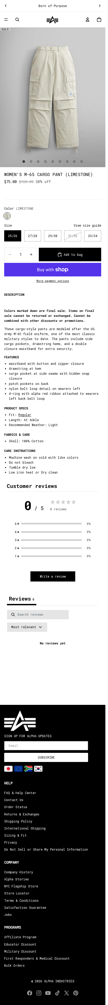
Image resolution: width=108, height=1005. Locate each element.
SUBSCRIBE (46, 757)
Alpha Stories (16, 879)
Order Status (15, 807)
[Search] (17, 19)
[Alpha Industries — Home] (52, 19)
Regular (24, 415)
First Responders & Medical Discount (37, 958)
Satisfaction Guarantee (25, 907)
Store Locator (17, 893)
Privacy (10, 842)
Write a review (53, 576)
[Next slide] (99, 5)
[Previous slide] (6, 5)
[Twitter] (66, 993)
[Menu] (6, 20)
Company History (18, 872)
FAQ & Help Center (20, 793)
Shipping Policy (18, 821)
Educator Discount (20, 944)
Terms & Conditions (21, 900)
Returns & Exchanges (21, 814)
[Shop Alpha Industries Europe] (18, 769)
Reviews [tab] (21, 598)
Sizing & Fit (15, 835)
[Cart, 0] (99, 19)
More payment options (52, 281)
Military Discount (20, 951)
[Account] (87, 19)
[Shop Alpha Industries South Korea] (38, 769)
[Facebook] (29, 993)
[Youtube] (48, 993)
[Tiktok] (57, 993)
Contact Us (13, 800)
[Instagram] (39, 993)
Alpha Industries (59, 981)
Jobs (8, 914)
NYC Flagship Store (21, 886)
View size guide (87, 225)
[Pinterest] (76, 993)
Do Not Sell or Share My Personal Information (46, 849)
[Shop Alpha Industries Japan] (8, 769)
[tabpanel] (53, 654)
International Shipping (25, 828)
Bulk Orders (14, 965)
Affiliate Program (20, 937)
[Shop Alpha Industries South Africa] (28, 769)
